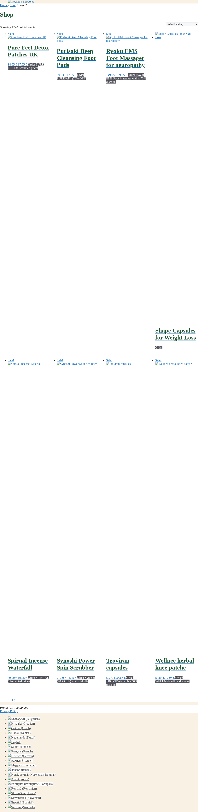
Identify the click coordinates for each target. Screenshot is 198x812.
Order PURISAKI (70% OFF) (71, 76)
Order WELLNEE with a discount (172, 679)
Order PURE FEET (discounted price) (26, 66)
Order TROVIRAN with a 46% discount (121, 681)
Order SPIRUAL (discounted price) (28, 679)
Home (4, 5)
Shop (13, 5)
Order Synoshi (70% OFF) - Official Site (76, 679)
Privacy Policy (9, 711)
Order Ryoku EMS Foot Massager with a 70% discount (126, 78)
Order (158, 347)
